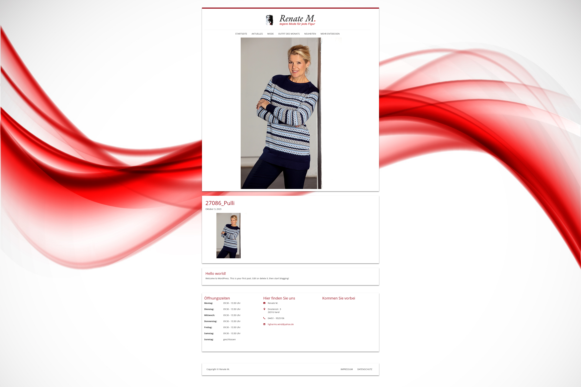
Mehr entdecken (330, 33)
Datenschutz (364, 369)
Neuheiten (310, 33)
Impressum (347, 369)
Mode (270, 33)
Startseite (241, 33)
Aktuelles (257, 33)
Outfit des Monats (289, 33)
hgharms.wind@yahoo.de (281, 324)
